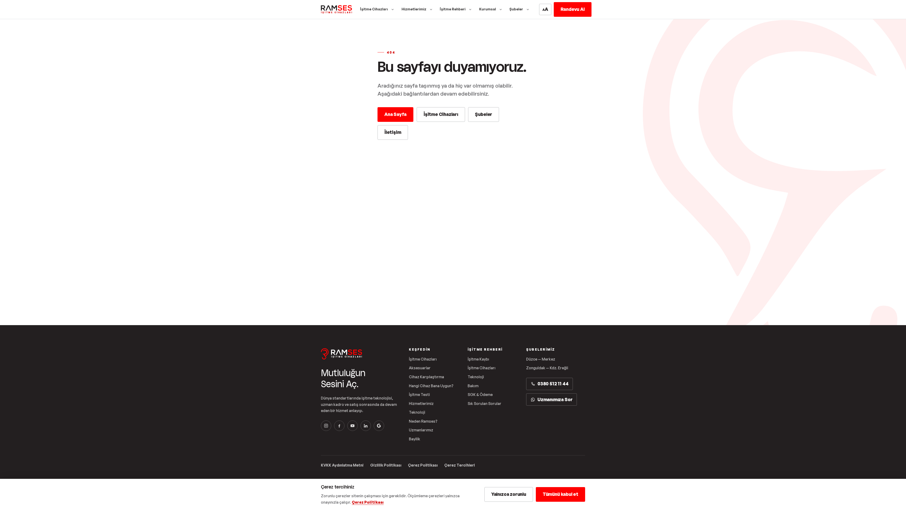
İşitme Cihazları (374, 9)
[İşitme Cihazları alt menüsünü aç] (392, 9)
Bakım (473, 385)
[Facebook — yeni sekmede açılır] (339, 426)
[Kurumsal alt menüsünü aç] (500, 9)
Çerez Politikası (423, 465)
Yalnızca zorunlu (508, 494)
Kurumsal (487, 9)
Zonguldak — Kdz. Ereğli (547, 368)
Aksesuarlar (420, 368)
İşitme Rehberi (453, 9)
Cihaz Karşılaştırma (426, 376)
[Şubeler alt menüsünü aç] (528, 9)
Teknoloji (417, 412)
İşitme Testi (419, 394)
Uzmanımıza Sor (554, 399)
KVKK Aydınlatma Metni (342, 465)
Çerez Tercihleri (459, 465)
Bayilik (414, 439)
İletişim (392, 132)
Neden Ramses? (423, 421)
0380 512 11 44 (552, 384)
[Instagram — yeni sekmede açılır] (326, 426)
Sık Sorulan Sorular (484, 403)
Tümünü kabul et (560, 494)
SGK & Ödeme (480, 394)
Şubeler (516, 9)
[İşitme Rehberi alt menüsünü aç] (470, 9)
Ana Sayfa (395, 114)
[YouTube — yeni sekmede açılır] (352, 426)
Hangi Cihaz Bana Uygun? (431, 385)
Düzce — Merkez (540, 359)
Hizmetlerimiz (414, 9)
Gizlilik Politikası (385, 465)
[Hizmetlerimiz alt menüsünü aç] (431, 9)
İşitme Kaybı (478, 359)
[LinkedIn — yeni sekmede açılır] (366, 426)
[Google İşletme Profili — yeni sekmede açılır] (379, 426)
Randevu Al (573, 9)
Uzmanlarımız (421, 430)
